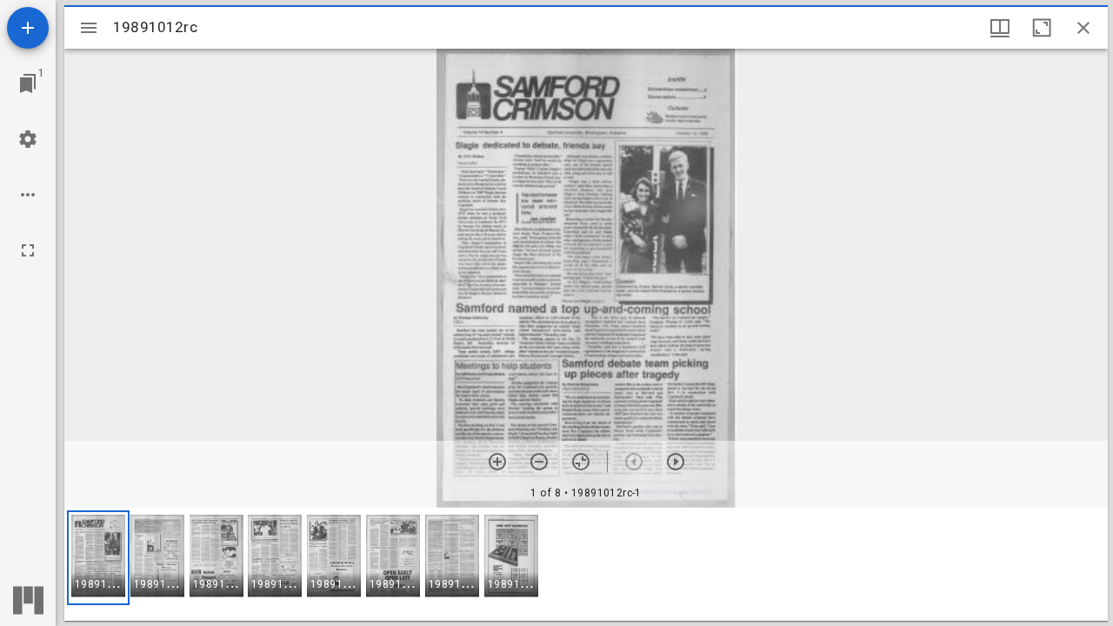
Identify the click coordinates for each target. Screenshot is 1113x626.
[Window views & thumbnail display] (1000, 28)
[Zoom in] (497, 462)
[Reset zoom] (581, 462)
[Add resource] (28, 28)
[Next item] (675, 462)
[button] (98, 558)
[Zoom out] (539, 462)
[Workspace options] (28, 195)
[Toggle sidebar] (89, 28)
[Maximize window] (1042, 28)
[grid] (586, 564)
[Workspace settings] (28, 139)
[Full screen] (28, 250)
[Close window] (1083, 28)
